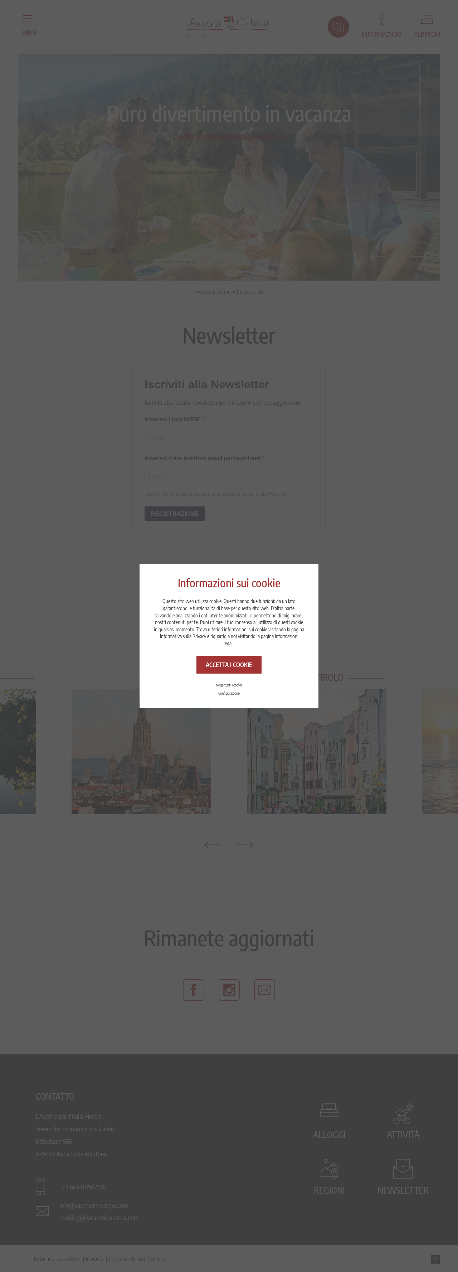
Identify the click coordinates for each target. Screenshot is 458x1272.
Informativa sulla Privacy (183, 636)
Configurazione (229, 693)
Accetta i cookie (229, 665)
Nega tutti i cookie (229, 685)
